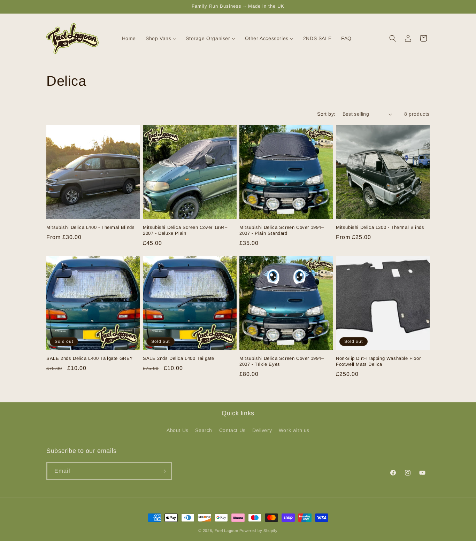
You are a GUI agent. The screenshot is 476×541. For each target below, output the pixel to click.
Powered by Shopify (258, 530)
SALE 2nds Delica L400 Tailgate (178, 358)
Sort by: (326, 114)
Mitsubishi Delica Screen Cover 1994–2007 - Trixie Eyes (281, 361)
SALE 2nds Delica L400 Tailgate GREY (89, 358)
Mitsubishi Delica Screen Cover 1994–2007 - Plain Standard (281, 230)
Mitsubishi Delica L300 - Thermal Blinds (380, 227)
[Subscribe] (163, 471)
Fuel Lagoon (226, 530)
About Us (178, 430)
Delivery (262, 430)
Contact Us (232, 430)
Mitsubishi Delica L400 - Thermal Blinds (90, 227)
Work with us (294, 430)
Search (203, 430)
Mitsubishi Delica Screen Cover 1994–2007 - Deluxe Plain (185, 230)
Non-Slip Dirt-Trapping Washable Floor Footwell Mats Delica (378, 361)
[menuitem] (124, 38)
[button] (392, 38)
